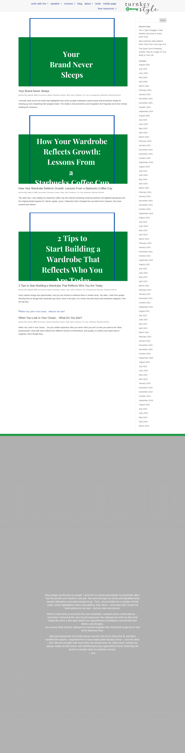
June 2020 (143, 371)
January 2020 (145, 383)
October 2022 (145, 256)
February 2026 (145, 90)
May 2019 (143, 417)
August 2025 (144, 116)
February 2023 (145, 243)
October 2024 (145, 158)
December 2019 (146, 388)
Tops (87, 95)
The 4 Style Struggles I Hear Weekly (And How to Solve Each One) (151, 33)
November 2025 (146, 103)
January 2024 (145, 196)
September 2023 (146, 213)
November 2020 (146, 349)
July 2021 (143, 315)
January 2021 (145, 341)
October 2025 (145, 107)
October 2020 (145, 354)
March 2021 (144, 332)
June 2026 (143, 73)
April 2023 (143, 235)
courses (68, 4)
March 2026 (144, 86)
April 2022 (143, 281)
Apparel (50, 95)
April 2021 (143, 328)
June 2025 (143, 124)
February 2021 (145, 337)
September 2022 (146, 260)
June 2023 (143, 226)
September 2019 (146, 400)
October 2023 (145, 209)
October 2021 (145, 303)
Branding (56, 95)
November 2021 (146, 298)
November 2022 (146, 252)
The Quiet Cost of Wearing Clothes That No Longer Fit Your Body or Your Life (152, 52)
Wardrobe (104, 95)
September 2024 (146, 162)
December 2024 (146, 150)
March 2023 (144, 239)
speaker (55, 4)
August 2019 (144, 405)
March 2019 (144, 426)
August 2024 (144, 167)
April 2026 (143, 82)
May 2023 (143, 230)
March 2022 (144, 286)
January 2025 (145, 145)
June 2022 (143, 273)
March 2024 (144, 188)
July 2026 (143, 69)
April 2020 (143, 379)
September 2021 (146, 307)
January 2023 (145, 247)
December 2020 (146, 345)
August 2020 (144, 362)
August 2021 (144, 311)
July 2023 (143, 222)
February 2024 (145, 192)
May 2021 (143, 324)
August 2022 (144, 264)
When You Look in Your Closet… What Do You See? (50, 317)
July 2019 (143, 409)
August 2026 (144, 65)
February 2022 (145, 290)
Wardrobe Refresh (114, 95)
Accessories (42, 95)
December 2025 (146, 99)
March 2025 (144, 137)
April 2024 (143, 184)
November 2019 (146, 392)
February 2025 (145, 141)
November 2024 (146, 154)
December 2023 (146, 201)
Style (68, 95)
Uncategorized (95, 95)
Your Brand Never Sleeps (34, 91)
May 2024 (143, 179)
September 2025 (146, 111)
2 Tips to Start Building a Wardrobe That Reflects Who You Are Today (61, 285)
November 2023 (146, 205)
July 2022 (143, 269)
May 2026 (143, 77)
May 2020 (143, 375)
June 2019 (143, 413)
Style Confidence (76, 95)
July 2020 (143, 366)
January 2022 (145, 294)
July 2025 (143, 120)
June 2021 (143, 320)
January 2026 (145, 94)
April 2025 (143, 133)
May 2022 (143, 277)
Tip (84, 95)
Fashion (63, 95)
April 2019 (143, 422)
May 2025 (143, 128)
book (98, 4)
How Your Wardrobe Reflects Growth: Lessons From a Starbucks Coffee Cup (65, 188)
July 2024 (143, 171)
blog (79, 4)
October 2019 (145, 396)
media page (109, 4)
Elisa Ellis (24, 95)
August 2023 (144, 218)
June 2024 (143, 175)
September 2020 (146, 358)
